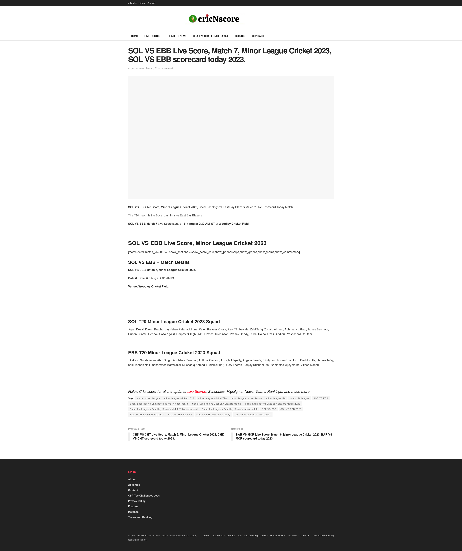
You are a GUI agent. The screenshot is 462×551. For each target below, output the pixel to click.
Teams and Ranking (140, 517)
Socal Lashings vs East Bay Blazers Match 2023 (272, 403)
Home (135, 36)
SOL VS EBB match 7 (180, 414)
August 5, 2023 (136, 68)
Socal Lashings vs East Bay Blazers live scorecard (159, 403)
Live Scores (152, 36)
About (142, 3)
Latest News (178, 36)
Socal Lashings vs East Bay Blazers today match (230, 408)
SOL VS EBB (269, 408)
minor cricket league (148, 398)
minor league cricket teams (246, 398)
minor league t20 (276, 398)
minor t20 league (299, 398)
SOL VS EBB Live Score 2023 (147, 414)
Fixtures (240, 36)
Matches (133, 511)
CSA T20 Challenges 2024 (210, 36)
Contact (151, 3)
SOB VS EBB (320, 398)
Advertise (132, 3)
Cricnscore (141, 535)
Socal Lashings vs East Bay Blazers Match (216, 403)
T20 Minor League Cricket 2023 (252, 414)
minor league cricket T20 (212, 398)
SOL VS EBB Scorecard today (213, 414)
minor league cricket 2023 (179, 398)
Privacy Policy (136, 501)
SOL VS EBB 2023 (290, 408)
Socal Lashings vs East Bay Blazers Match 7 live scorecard (164, 408)
